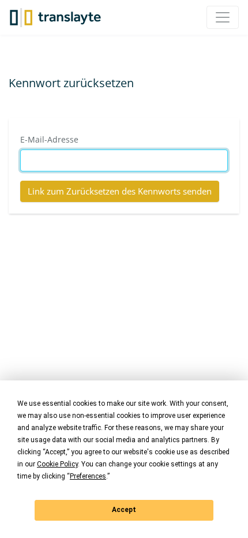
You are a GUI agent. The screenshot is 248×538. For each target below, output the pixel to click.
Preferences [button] (88, 476)
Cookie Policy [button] (57, 464)
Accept (124, 510)
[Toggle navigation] (222, 17)
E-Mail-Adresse (49, 139)
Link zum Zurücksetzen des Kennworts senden (120, 191)
